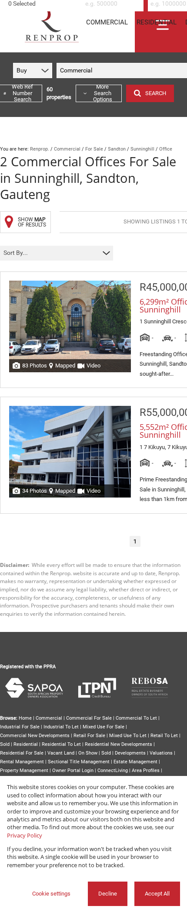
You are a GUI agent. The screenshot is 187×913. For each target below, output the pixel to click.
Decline (107, 893)
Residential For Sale (21, 753)
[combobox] (42, 3)
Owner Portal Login (73, 770)
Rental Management (22, 762)
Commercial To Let (136, 718)
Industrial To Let (61, 727)
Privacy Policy (24, 835)
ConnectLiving (112, 770)
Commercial (67, 149)
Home (25, 718)
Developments (130, 753)
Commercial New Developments (35, 735)
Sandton (117, 149)
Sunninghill (142, 149)
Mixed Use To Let (128, 735)
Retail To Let (164, 735)
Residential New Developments (118, 744)
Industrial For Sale (20, 727)
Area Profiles (146, 770)
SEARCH (155, 93)
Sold (5, 744)
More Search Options (102, 93)
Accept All (157, 893)
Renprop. (39, 149)
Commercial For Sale (89, 718)
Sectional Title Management (79, 762)
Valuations (161, 753)
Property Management (24, 770)
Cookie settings (51, 893)
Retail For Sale (89, 735)
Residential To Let (61, 744)
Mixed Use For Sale (103, 727)
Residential (25, 744)
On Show (87, 753)
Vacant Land (60, 753)
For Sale (94, 149)
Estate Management (135, 762)
